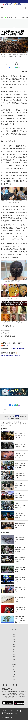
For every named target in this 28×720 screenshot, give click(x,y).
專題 (14, 649)
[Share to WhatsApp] (17, 67)
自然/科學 (14, 664)
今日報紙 (14, 629)
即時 (15, 17)
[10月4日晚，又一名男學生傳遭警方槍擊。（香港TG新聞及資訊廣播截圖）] (14, 193)
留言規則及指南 (2, 412)
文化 (14, 662)
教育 (14, 672)
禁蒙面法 (8, 425)
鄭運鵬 (8, 424)
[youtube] (16, 685)
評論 (14, 652)
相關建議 (4, 711)
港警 (2, 424)
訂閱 (9, 418)
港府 (24, 424)
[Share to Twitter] (12, 67)
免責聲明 (17, 711)
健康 (14, 659)
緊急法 (14, 424)
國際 (14, 639)
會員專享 (9, 17)
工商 (14, 679)
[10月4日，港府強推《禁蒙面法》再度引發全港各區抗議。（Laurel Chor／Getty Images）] (14, 45)
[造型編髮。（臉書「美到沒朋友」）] (14, 270)
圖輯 (14, 677)
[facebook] (6, 685)
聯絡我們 (11, 711)
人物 (14, 654)
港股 (2, 425)
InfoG (14, 644)
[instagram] (3, 685)
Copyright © (5, 713)
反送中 (15, 422)
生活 (14, 657)
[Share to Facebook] (10, 67)
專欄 (14, 647)
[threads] (10, 685)
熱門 (19, 17)
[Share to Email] (19, 67)
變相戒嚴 (8, 422)
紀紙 (14, 667)
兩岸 (14, 637)
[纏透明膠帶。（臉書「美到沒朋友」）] (14, 311)
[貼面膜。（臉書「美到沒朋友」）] (14, 290)
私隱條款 (4, 712)
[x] (13, 685)
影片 (14, 632)
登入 (17, 416)
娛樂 (14, 674)
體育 (14, 669)
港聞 (23, 17)
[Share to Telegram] (15, 67)
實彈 (21, 422)
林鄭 (19, 424)
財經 (14, 642)
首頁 (2, 17)
